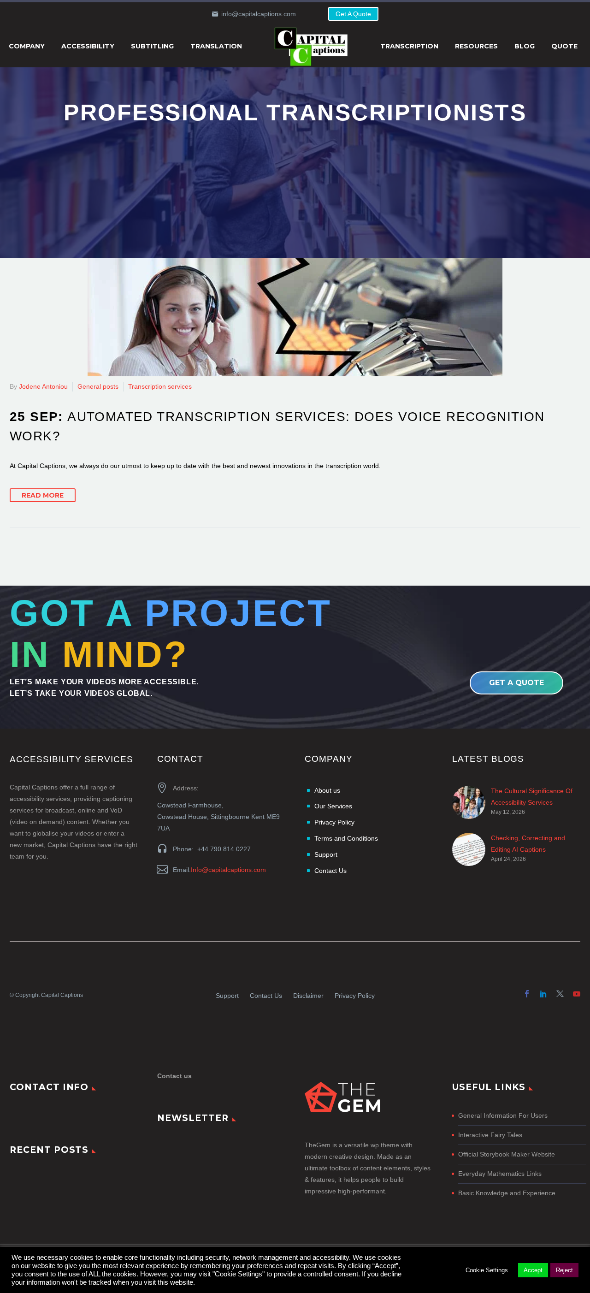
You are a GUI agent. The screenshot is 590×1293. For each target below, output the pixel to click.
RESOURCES (476, 46)
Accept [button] (533, 1270)
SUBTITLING (152, 46)
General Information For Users (503, 1115)
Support (227, 995)
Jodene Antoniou (43, 386)
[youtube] (576, 993)
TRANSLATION (216, 46)
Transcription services (160, 386)
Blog (524, 46)
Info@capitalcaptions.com (228, 869)
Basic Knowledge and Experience (506, 1193)
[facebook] (527, 993)
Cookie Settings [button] (487, 1270)
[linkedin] (543, 993)
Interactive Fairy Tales (490, 1135)
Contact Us (266, 995)
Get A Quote (353, 14)
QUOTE (564, 46)
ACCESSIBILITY (87, 46)
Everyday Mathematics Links (500, 1173)
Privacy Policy (355, 995)
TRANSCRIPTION (409, 46)
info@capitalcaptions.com (258, 14)
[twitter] (560, 993)
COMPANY (27, 46)
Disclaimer (308, 995)
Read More (43, 495)
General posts (97, 386)
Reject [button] (564, 1270)
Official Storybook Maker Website (506, 1154)
